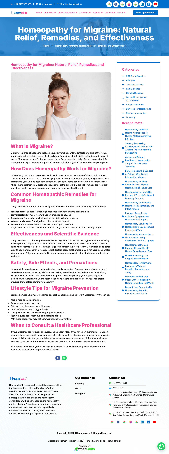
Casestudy (110, 12)
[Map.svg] (109, 4)
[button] (57, 358)
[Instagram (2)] (129, 4)
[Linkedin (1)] (142, 4)
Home (39, 12)
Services (83, 12)
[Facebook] (116, 4)
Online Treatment (66, 12)
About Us (48, 12)
